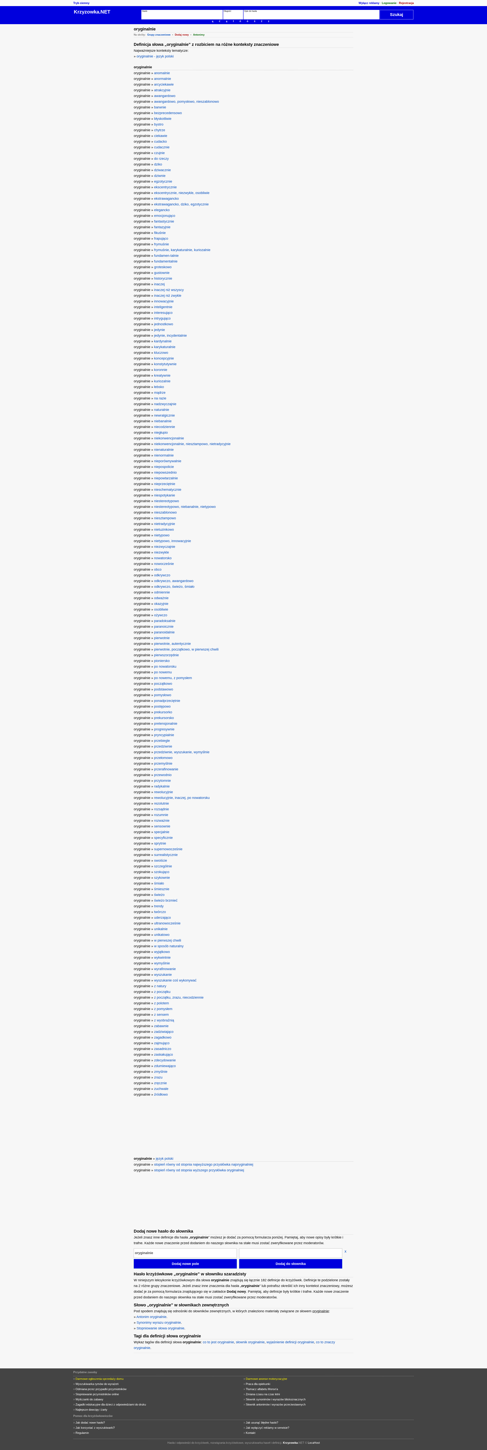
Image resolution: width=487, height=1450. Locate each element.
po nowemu (163, 672)
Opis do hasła (250, 11)
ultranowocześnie (167, 923)
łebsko (159, 387)
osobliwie (161, 609)
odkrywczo (162, 575)
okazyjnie (161, 604)
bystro (158, 124)
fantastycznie (164, 221)
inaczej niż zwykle (167, 295)
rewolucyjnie (163, 792)
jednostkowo (163, 324)
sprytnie (160, 843)
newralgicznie (164, 415)
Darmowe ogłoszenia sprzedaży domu (99, 1378)
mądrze (160, 393)
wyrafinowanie (165, 969)
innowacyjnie (164, 301)
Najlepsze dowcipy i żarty (91, 1409)
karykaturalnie (164, 347)
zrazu (158, 1077)
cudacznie (161, 147)
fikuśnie (160, 233)
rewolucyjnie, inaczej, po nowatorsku (182, 798)
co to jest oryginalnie (218, 1342)
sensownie (162, 826)
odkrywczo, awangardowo (173, 581)
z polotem (161, 1003)
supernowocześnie (168, 849)
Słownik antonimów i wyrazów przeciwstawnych (276, 1404)
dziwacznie (162, 170)
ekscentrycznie (165, 187)
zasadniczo (162, 1049)
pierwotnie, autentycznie (172, 644)
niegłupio (161, 432)
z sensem (161, 1015)
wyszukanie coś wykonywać (175, 980)
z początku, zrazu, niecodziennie (179, 997)
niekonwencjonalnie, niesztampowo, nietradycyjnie (192, 444)
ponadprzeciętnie (167, 701)
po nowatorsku (165, 666)
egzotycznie (163, 181)
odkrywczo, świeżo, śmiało (174, 587)
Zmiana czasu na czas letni (263, 1394)
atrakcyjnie (162, 90)
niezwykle (161, 552)
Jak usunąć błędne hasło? (262, 1422)
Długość (227, 11)
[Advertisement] (101, 81)
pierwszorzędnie (166, 655)
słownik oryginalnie (250, 1342)
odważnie (161, 598)
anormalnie (162, 79)
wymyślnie (162, 963)
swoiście (160, 860)
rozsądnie (161, 809)
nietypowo (161, 535)
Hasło (144, 11)
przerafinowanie (166, 769)
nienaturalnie (164, 450)
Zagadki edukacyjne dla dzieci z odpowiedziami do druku (111, 1404)
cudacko (160, 141)
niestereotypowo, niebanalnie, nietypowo (185, 507)
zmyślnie (160, 1072)
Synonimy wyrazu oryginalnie (159, 1322)
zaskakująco (163, 1054)
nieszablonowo (165, 512)
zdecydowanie (165, 1060)
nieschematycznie (167, 490)
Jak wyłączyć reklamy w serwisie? (267, 1427)
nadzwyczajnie (165, 404)
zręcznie (160, 1083)
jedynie (159, 330)
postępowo (162, 706)
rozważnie (161, 820)
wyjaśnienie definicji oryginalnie (290, 1342)
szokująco (161, 872)
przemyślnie (163, 763)
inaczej (159, 284)
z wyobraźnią (164, 1020)
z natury (160, 986)
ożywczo (160, 615)
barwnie (160, 107)
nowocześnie (164, 564)
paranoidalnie (164, 632)
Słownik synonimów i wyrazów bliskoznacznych (276, 1399)
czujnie (159, 153)
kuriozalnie (162, 381)
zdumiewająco (165, 1066)
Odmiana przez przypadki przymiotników (101, 1389)
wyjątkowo (162, 952)
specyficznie (163, 838)
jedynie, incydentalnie (170, 335)
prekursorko (163, 712)
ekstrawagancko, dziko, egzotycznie (181, 204)
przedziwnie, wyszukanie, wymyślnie (181, 752)
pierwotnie (162, 638)
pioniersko (162, 661)
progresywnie (164, 729)
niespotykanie (164, 495)
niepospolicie (164, 467)
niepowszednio (165, 472)
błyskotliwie (162, 119)
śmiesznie (161, 889)
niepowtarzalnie (166, 478)
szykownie (162, 878)
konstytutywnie (165, 364)
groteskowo (163, 267)
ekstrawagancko (166, 198)
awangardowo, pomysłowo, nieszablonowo (186, 101)
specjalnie (161, 832)
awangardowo (164, 96)
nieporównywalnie (167, 461)
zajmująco (161, 1043)
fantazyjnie (162, 227)
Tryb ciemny (81, 3)
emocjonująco (164, 216)
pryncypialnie (164, 735)
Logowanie (389, 3)
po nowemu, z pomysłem (173, 678)
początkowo (163, 684)
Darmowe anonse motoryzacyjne (266, 1378)
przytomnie (162, 781)
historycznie (163, 278)
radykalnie (162, 786)
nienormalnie (164, 455)
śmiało (159, 883)
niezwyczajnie (164, 547)
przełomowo (163, 758)
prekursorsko (164, 718)
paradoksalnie (164, 621)
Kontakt (250, 1432)
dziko (158, 164)
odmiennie (162, 592)
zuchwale (161, 1089)
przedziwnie (163, 746)
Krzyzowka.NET (92, 12)
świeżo (159, 895)
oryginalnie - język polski (155, 56)
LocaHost (314, 1442)
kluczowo (161, 353)
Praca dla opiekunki (258, 1384)
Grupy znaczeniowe (158, 34)
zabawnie (161, 1026)
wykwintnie (162, 957)
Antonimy (199, 34)
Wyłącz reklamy (369, 3)
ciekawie (160, 136)
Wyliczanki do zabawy (89, 1399)
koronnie (160, 370)
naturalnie (161, 410)
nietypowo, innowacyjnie (172, 541)
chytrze (159, 130)
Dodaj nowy (182, 34)
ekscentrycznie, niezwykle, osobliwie (181, 193)
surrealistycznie (166, 855)
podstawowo (163, 689)
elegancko (162, 210)
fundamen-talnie (166, 256)
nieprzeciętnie (164, 484)
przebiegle (162, 741)
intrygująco (162, 318)
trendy (159, 906)
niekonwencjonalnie (169, 438)
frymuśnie (161, 244)
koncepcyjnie (164, 358)
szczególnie (163, 866)
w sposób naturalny (169, 946)
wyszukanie (163, 975)
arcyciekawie (164, 84)
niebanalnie (163, 421)
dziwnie (160, 176)
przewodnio (163, 775)
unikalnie (161, 929)
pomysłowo (162, 695)
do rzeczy (161, 159)
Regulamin (82, 1432)
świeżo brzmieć (165, 900)
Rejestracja (406, 3)
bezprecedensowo (168, 113)
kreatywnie (162, 375)
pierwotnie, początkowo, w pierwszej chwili (186, 649)
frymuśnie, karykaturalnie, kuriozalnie (182, 250)
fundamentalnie (165, 261)
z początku (162, 992)
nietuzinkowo (164, 529)
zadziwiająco (163, 1032)
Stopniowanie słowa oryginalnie (160, 1328)
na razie (160, 398)
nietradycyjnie (164, 524)
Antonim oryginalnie (151, 1317)
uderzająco (162, 917)
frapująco (161, 238)
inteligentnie (163, 307)
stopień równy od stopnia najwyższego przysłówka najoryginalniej (203, 1164)
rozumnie (161, 815)
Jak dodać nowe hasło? (90, 1422)
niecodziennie (164, 427)
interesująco (163, 313)
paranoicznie (163, 626)
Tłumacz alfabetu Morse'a (262, 1389)
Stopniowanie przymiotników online (97, 1394)
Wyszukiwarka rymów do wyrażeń (97, 1384)
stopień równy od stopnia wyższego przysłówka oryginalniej (199, 1170)
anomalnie (162, 73)
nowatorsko (163, 558)
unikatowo (161, 935)
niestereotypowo (166, 501)
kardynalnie (163, 341)
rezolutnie (161, 803)
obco (158, 569)
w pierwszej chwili (167, 940)
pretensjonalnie (165, 723)
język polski (164, 1158)
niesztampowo (165, 518)
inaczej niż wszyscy (169, 290)
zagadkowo (162, 1037)
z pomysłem (163, 1009)
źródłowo (161, 1094)
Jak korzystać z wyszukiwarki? (95, 1427)
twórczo (160, 912)
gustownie (161, 273)
